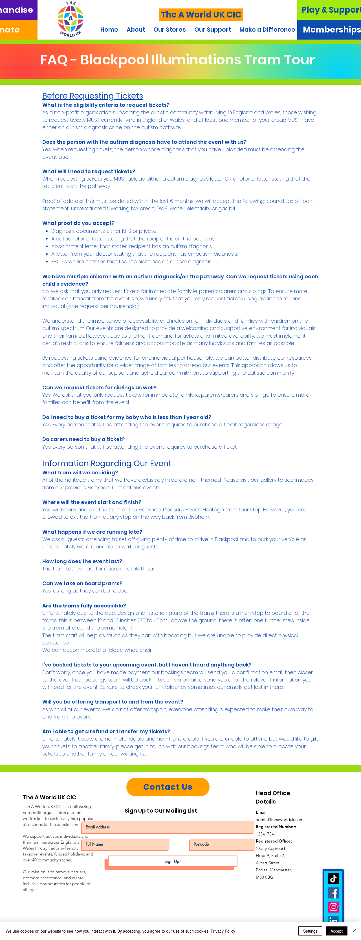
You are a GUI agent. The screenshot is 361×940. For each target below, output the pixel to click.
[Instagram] (333, 907)
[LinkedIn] (333, 921)
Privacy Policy (223, 931)
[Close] (354, 930)
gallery (268, 479)
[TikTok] (333, 878)
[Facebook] (333, 892)
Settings (310, 931)
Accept (337, 931)
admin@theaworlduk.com (279, 819)
